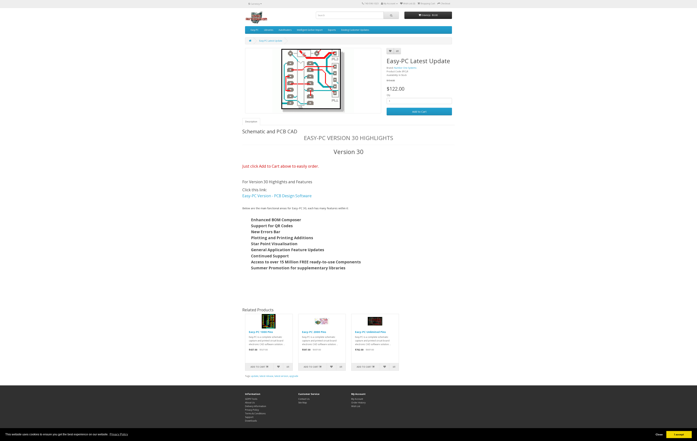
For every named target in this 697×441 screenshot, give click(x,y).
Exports (332, 29)
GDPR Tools (251, 398)
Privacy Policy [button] (119, 434)
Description (251, 121)
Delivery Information (255, 406)
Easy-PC (255, 29)
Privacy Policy (252, 409)
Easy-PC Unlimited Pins (370, 332)
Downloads (251, 420)
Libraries (268, 29)
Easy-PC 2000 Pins (314, 332)
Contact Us (303, 398)
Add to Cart (419, 111)
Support (249, 417)
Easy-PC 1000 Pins (261, 332)
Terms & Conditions (255, 413)
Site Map (302, 402)
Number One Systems (405, 67)
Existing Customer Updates (355, 29)
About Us (250, 402)
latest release (266, 376)
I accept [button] (679, 434)
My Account (357, 398)
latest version (281, 376)
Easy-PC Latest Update (270, 40)
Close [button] (659, 434)
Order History (358, 402)
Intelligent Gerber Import (310, 29)
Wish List (355, 406)
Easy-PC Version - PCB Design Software (277, 195)
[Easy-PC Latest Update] (313, 80)
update (254, 376)
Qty (388, 95)
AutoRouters (285, 29)
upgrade (293, 376)
